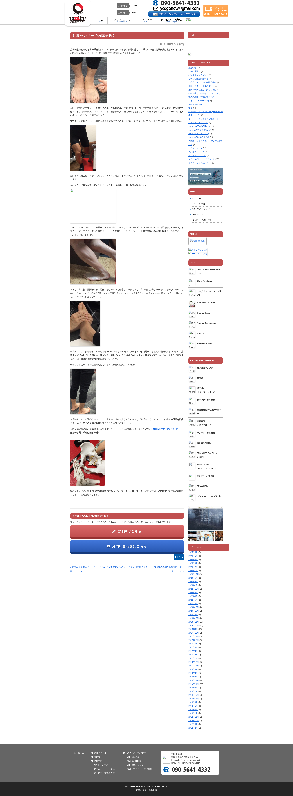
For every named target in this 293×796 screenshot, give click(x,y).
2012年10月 (193, 720)
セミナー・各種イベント (203, 220)
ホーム (81, 753)
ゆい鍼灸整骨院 (204, 443)
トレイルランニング (197, 155)
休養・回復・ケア (196, 104)
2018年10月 (193, 625)
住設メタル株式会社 (206, 399)
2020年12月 (193, 607)
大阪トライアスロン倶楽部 (209, 496)
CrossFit (201, 333)
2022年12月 (193, 589)
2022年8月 (193, 596)
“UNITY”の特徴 (198, 204)
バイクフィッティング (198, 75)
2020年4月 (193, 614)
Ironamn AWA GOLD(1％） (200, 126)
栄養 (190, 108)
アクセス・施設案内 (136, 753)
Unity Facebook (204, 281)
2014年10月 (193, 695)
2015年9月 (193, 688)
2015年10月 (193, 684)
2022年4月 (193, 603)
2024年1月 (193, 570)
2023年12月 (193, 574)
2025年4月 (193, 552)
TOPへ (179, 557)
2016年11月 (193, 666)
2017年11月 (193, 636)
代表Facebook (134, 761)
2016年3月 (193, 673)
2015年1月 (193, 691)
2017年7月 (193, 644)
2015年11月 (193, 680)
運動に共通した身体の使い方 (201, 86)
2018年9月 (193, 629)
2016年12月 (193, 662)
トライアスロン (195, 148)
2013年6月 (193, 706)
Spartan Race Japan (206, 323)
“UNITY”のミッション (201, 209)
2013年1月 (193, 713)
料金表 (97, 757)
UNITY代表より (134, 757)
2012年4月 (193, 724)
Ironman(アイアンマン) (198, 133)
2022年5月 (193, 600)
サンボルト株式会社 (206, 433)
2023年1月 (193, 585)
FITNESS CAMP (204, 344)
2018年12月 (193, 618)
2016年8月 (193, 669)
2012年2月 (193, 728)
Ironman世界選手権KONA (199, 130)
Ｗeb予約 (98, 761)
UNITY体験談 (194, 71)
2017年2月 (193, 655)
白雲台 (200, 378)
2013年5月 (193, 710)
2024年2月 (193, 567)
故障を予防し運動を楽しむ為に (202, 90)
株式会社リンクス (205, 368)
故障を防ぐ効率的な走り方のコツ (203, 93)
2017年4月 (193, 647)
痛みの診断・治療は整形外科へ (202, 97)
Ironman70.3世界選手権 (198, 137)
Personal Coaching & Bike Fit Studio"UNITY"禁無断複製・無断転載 (146, 788)
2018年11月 (193, 622)
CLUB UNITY (198, 198)
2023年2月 (193, 581)
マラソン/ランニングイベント (201, 159)
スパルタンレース (196, 152)
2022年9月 (193, 592)
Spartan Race (203, 313)
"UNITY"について (102, 765)
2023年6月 (193, 578)
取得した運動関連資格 (198, 79)
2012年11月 (193, 717)
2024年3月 (193, 563)
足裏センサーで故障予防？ (94, 35)
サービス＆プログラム (104, 768)
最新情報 (192, 68)
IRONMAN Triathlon (206, 303)
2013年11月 (193, 699)
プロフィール (198, 214)
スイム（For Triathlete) (198, 101)
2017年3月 (193, 651)
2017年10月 (193, 640)
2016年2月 (193, 677)
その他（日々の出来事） (199, 163)
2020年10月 (193, 611)
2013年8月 (193, 702)
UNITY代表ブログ (135, 765)
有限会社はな (203, 486)
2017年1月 (193, 658)
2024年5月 (193, 556)
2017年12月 (193, 633)
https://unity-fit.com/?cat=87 (165, 429)
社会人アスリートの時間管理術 (202, 82)
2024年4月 (193, 560)
